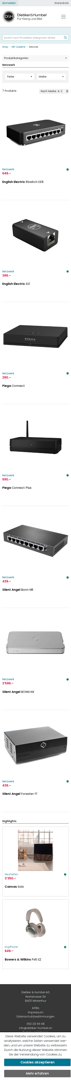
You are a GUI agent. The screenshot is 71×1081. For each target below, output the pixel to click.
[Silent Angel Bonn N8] (35, 556)
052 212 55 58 (35, 1024)
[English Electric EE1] (35, 251)
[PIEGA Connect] (35, 353)
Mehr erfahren (37, 1073)
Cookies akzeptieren (37, 1062)
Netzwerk (8, 169)
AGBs (35, 1008)
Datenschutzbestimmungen (35, 1016)
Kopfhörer (11, 947)
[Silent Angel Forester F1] (35, 761)
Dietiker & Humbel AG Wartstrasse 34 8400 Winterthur (35, 996)
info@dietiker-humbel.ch (35, 1028)
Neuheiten (11, 874)
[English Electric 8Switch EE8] (35, 148)
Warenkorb (61, 3)
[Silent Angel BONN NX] (35, 658)
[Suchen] (64, 37)
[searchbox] (30, 37)
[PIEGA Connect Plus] (35, 455)
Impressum (35, 1012)
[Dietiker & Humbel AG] (28, 16)
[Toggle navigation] (63, 16)
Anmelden (9, 3)
